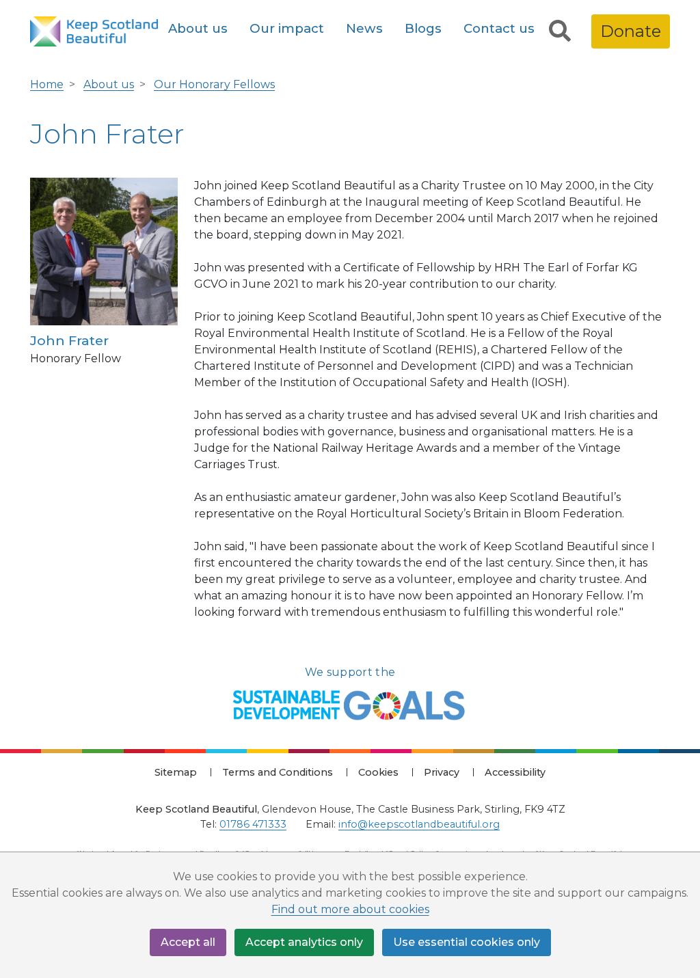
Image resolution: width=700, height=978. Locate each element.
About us (198, 28)
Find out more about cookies (350, 909)
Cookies (378, 772)
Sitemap (175, 772)
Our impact (287, 28)
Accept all (188, 942)
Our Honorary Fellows (214, 84)
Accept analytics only (304, 942)
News (364, 28)
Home (47, 84)
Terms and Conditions (277, 772)
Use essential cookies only (466, 942)
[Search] (560, 31)
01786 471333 (252, 824)
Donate (630, 31)
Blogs (423, 28)
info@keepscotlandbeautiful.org (419, 824)
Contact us (499, 28)
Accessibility (515, 772)
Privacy (441, 772)
